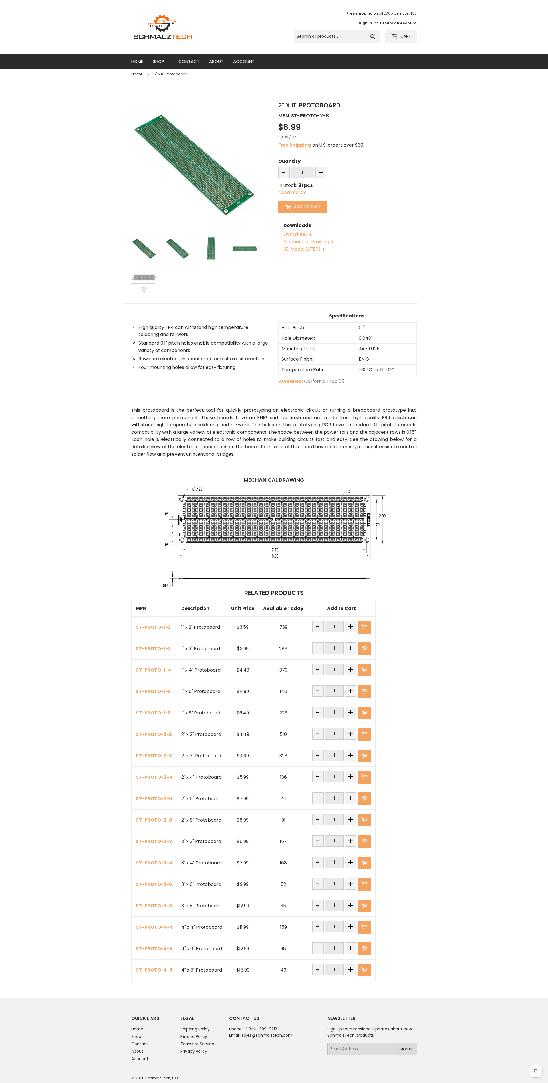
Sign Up (406, 1049)
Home (137, 61)
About (216, 61)
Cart (405, 36)
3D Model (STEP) (304, 249)
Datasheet (298, 234)
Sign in (365, 23)
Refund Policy (193, 1036)
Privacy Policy (193, 1051)
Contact (189, 61)
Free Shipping (294, 145)
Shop (159, 61)
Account (244, 61)
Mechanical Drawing (308, 241)
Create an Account (398, 23)
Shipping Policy (195, 1029)
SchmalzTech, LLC (161, 1078)
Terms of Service (197, 1044)
